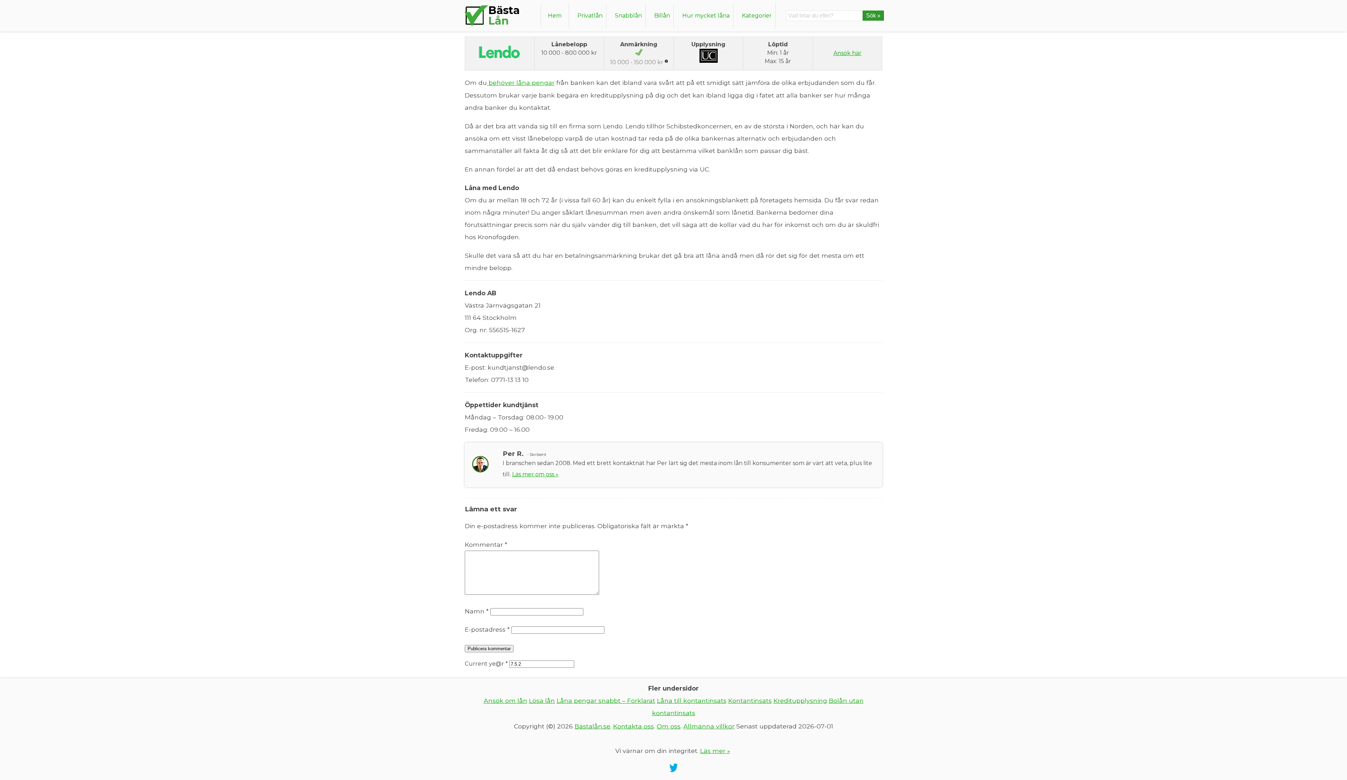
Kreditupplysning (800, 700)
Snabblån (628, 15)
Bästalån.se (592, 726)
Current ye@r (486, 663)
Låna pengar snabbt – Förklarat (606, 700)
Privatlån (590, 15)
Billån (662, 15)
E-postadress (487, 629)
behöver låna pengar (521, 82)
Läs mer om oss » (535, 474)
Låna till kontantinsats (691, 700)
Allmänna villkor (709, 726)
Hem (555, 15)
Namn (477, 611)
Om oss (669, 726)
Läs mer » (715, 750)
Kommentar (486, 544)
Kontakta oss (633, 726)
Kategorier (757, 15)
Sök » (873, 16)
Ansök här (847, 53)
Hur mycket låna (706, 15)
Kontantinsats (750, 700)
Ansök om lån (505, 700)
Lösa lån (542, 700)
